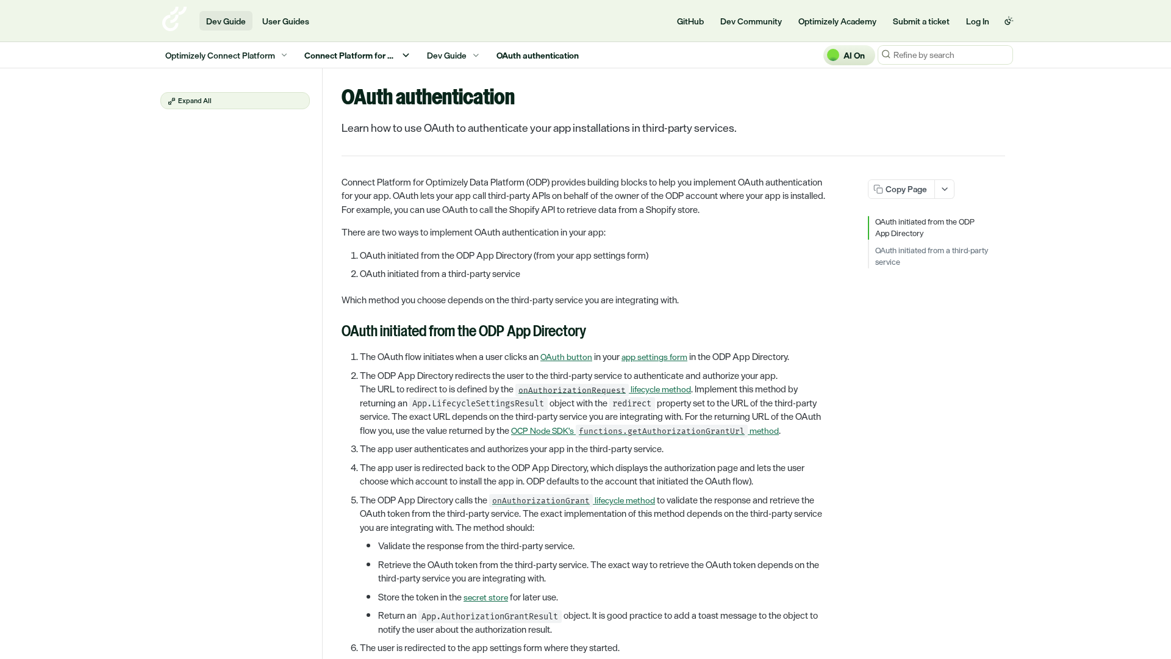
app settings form (654, 357)
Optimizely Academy (837, 21)
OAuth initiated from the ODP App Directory (925, 228)
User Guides (285, 21)
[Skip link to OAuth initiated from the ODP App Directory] (333, 332)
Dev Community (751, 21)
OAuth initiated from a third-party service (931, 256)
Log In (977, 21)
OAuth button (566, 357)
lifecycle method (604, 389)
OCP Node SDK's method (645, 430)
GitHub (690, 21)
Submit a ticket (921, 21)
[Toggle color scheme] (1009, 21)
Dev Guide (226, 21)
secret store (486, 597)
